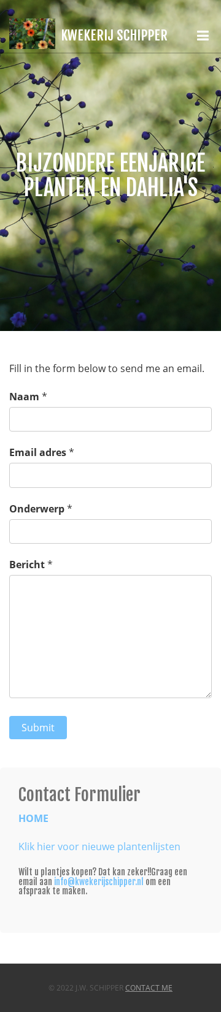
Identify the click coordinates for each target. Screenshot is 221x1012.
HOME (33, 818)
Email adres (37, 452)
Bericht (27, 564)
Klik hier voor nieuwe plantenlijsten (99, 846)
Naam (24, 396)
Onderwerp (36, 509)
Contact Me (149, 988)
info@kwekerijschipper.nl (99, 882)
